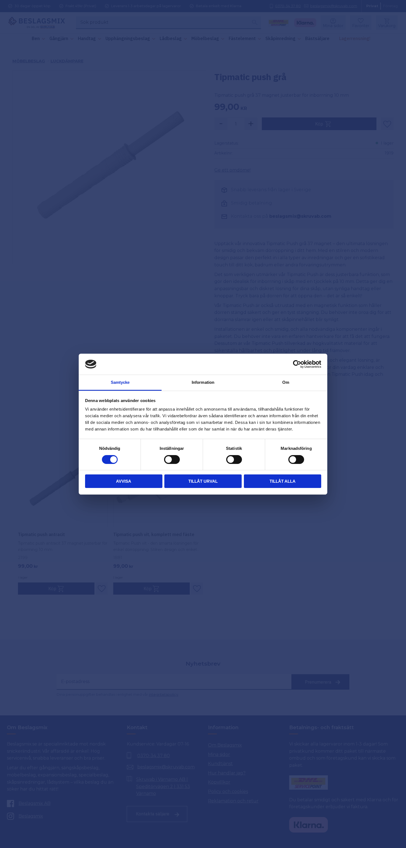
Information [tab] (203, 382)
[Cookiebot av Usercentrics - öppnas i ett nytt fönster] (297, 364)
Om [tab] (285, 382)
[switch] (172, 459)
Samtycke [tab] (120, 382)
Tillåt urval (203, 481)
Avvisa (123, 481)
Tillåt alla (283, 481)
